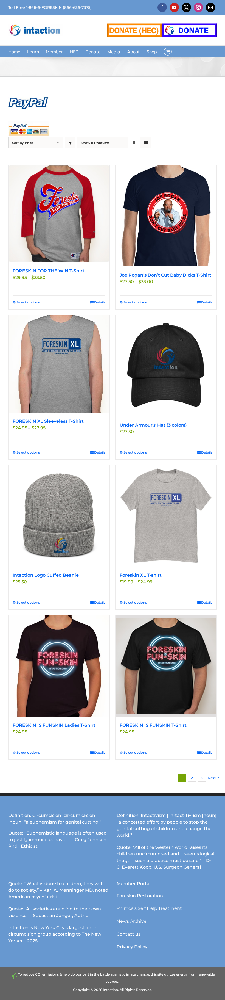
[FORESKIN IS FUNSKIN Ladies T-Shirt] (59, 666)
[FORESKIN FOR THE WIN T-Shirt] (59, 213)
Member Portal (134, 883)
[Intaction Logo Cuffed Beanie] (59, 516)
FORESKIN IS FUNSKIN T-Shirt (153, 725)
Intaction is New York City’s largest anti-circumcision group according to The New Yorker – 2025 (54, 934)
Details (99, 302)
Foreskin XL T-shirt (141, 575)
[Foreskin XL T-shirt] (166, 516)
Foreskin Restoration (140, 895)
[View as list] (145, 142)
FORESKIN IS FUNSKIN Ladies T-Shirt (54, 725)
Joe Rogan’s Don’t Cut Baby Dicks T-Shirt (165, 275)
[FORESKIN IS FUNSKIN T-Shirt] (166, 666)
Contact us (128, 934)
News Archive (132, 921)
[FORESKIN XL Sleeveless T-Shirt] (59, 364)
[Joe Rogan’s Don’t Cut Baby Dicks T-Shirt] (166, 215)
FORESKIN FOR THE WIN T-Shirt (49, 271)
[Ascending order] (70, 142)
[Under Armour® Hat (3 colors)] (166, 365)
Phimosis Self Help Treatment (149, 908)
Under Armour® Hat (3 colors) (153, 425)
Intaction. (111, 990)
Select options (28, 302)
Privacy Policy (132, 946)
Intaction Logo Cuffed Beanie (46, 575)
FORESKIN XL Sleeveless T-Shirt (48, 421)
